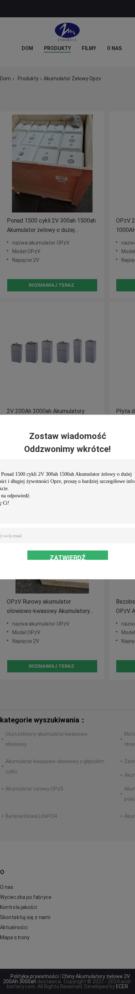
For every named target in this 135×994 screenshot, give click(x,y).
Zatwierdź (68, 557)
